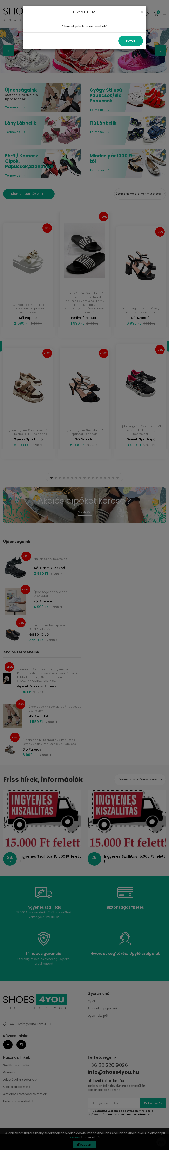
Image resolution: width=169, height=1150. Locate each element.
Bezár (130, 41)
